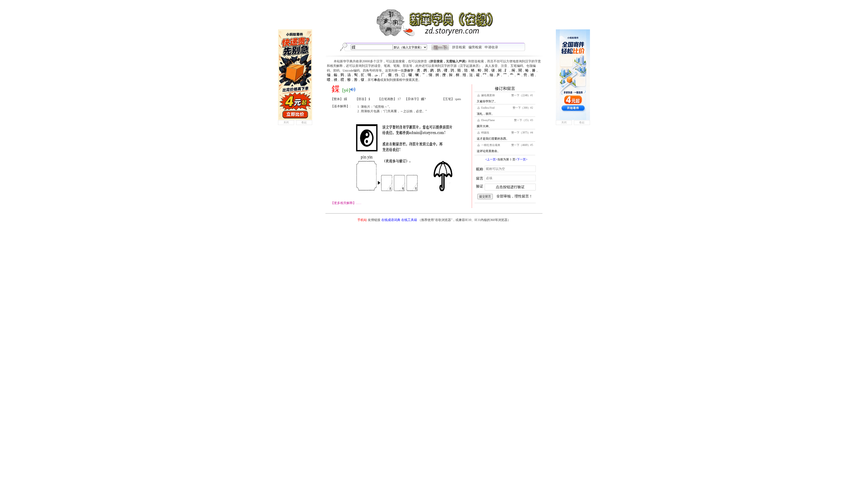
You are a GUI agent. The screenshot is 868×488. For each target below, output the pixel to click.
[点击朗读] (353, 89)
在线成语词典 (390, 220)
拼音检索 (459, 47)
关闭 (286, 122)
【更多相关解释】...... (346, 203)
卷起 (304, 122)
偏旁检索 (475, 47)
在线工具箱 (409, 220)
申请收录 (491, 47)
